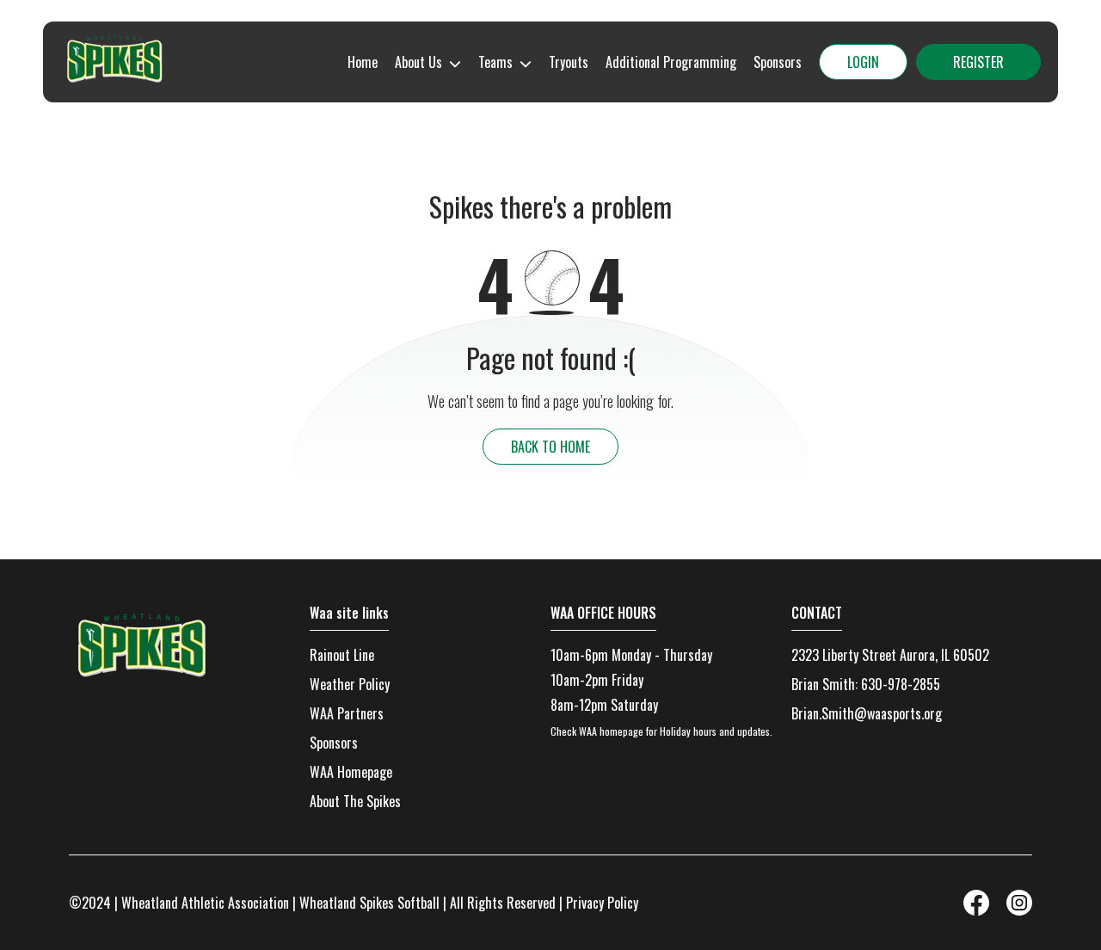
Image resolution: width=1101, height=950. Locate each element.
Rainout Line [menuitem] (342, 655)
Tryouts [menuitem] (568, 62)
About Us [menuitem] (418, 62)
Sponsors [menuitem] (777, 62)
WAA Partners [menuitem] (347, 713)
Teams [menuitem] (495, 62)
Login (863, 62)
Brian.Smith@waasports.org (866, 713)
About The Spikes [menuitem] (355, 801)
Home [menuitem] (363, 62)
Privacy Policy (602, 902)
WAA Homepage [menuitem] (351, 772)
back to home (550, 446)
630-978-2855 (900, 684)
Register (978, 62)
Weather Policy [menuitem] (350, 684)
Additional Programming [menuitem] (671, 62)
